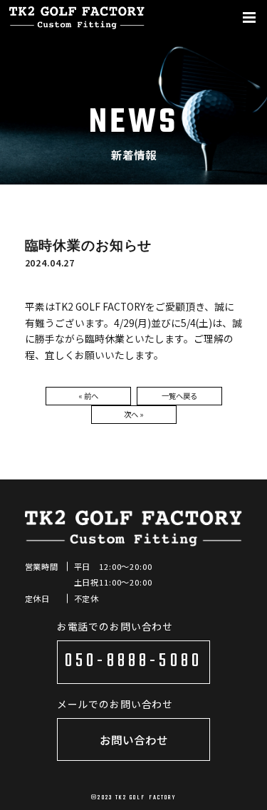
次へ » (134, 414)
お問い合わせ (134, 739)
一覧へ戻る (179, 395)
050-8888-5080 (133, 661)
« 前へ (88, 395)
